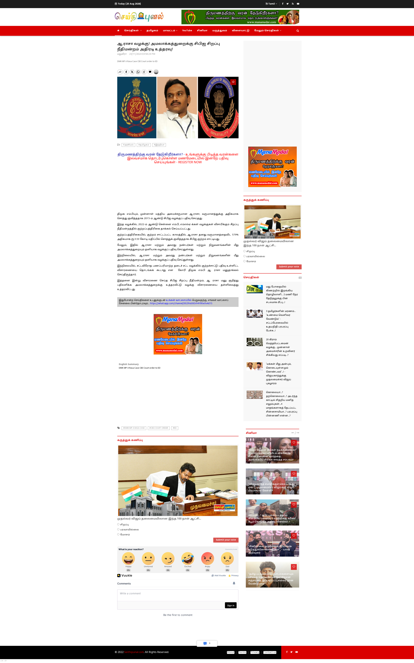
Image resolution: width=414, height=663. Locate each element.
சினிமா (202, 30)
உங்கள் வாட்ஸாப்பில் (178, 300)
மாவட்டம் (169, 30)
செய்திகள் (131, 30)
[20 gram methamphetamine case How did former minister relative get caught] (255, 342)
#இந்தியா (159, 145)
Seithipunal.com (134, 652)
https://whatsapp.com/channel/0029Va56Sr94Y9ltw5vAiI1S (181, 303)
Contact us (269, 652)
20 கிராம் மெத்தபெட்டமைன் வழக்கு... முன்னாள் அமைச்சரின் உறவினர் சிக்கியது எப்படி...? (280, 347)
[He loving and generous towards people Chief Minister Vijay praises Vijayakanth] (255, 366)
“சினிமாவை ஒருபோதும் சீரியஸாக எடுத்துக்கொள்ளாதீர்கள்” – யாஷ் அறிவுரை (270, 549)
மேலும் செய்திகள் (266, 30)
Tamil (271, 4)
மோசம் (125, 534)
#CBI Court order (158, 428)
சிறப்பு (124, 524)
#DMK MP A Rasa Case (134, 428)
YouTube (187, 30)
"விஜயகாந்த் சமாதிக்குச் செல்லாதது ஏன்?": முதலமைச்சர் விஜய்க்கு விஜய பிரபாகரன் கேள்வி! (271, 487)
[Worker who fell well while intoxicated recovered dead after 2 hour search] (255, 289)
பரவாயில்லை (129, 529)
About (230, 652)
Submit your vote (226, 540)
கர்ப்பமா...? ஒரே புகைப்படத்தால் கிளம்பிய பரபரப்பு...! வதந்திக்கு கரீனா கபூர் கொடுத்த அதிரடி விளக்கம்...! (272, 518)
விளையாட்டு (240, 30)
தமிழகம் (152, 30)
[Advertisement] (178, 187)
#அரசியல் (128, 145)
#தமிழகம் (143, 145)
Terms (242, 652)
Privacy (255, 652)
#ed (175, 428)
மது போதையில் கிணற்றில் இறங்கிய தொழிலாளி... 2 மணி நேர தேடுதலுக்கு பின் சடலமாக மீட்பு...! (282, 295)
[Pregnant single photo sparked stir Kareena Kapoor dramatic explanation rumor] (272, 512)
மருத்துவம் (219, 30)
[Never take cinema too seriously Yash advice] (272, 544)
